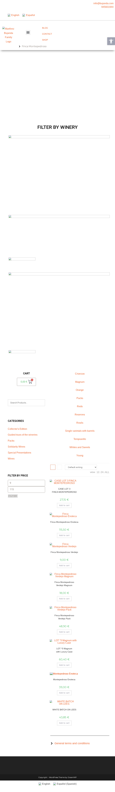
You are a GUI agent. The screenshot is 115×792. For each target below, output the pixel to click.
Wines (11, 458)
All (107, 472)
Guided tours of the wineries (22, 434)
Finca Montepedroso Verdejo (64, 552)
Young (79, 455)
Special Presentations (19, 452)
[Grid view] (52, 467)
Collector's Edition (17, 429)
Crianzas (80, 373)
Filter (13, 496)
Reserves (80, 414)
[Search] (41, 403)
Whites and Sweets (79, 447)
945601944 (107, 7)
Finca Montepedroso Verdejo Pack (64, 617)
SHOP (45, 40)
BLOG (45, 28)
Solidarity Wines (16, 446)
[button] (28, 32)
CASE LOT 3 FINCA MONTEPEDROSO (64, 490)
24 (102, 472)
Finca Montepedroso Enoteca (64, 522)
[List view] (59, 467)
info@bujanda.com (103, 3)
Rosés (79, 423)
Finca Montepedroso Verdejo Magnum (64, 583)
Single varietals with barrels (79, 431)
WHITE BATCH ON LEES (64, 709)
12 (98, 472)
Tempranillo (80, 439)
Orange (80, 390)
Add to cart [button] (64, 505)
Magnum (79, 382)
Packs (11, 440)
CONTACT (47, 34)
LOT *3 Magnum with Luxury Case (64, 650)
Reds (80, 406)
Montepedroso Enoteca (64, 679)
